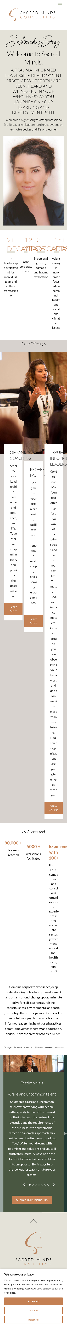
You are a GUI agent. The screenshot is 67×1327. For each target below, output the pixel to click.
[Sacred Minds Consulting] (32, 26)
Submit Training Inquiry (32, 1200)
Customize (33, 1310)
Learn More (13, 609)
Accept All (33, 1301)
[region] (33, 1298)
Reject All (33, 1319)
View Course (53, 808)
